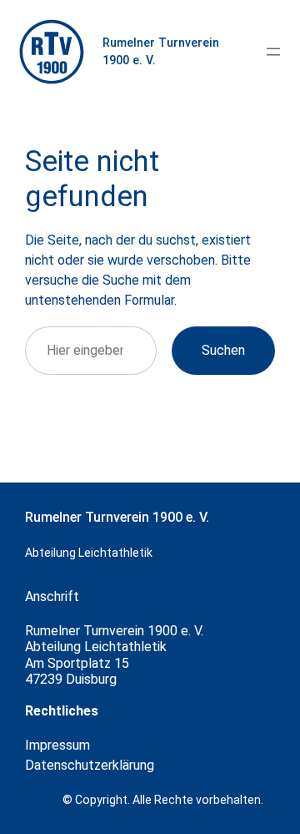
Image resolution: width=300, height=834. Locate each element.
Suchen (223, 350)
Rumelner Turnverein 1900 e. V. (117, 517)
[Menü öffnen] (273, 52)
